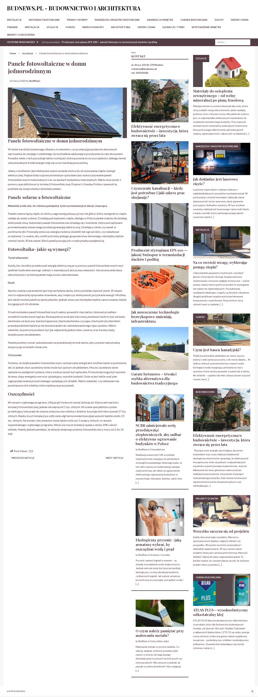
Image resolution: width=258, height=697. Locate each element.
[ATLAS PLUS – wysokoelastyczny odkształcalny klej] (221, 603)
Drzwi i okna (240, 19)
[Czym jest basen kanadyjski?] (221, 343)
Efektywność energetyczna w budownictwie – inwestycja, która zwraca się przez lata (159, 131)
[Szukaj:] (232, 42)
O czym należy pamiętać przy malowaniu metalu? (160, 633)
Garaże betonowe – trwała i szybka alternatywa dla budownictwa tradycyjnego (154, 378)
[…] (247, 133)
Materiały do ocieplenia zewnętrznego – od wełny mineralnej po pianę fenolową (218, 95)
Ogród (70, 27)
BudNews (34, 80)
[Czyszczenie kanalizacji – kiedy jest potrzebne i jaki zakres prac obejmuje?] (159, 182)
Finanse (12, 27)
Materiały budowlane (44, 19)
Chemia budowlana (193, 19)
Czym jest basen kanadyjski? (217, 349)
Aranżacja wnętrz (160, 19)
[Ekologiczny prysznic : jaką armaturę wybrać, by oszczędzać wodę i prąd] (160, 533)
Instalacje (14, 19)
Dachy (219, 19)
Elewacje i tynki (173, 27)
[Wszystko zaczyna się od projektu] (221, 525)
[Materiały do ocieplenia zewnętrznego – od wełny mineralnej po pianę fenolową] (221, 85)
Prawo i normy (77, 19)
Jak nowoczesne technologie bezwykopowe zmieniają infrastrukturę (155, 317)
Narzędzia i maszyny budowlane (117, 19)
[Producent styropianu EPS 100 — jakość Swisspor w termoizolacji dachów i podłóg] (159, 243)
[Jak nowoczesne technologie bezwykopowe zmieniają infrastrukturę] (159, 305)
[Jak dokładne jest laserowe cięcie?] (221, 172)
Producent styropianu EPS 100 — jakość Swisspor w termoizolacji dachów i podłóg (159, 255)
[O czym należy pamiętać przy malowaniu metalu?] (160, 624)
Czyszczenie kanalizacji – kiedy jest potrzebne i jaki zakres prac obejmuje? (158, 193)
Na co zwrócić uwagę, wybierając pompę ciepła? (220, 264)
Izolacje (52, 27)
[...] (137, 482)
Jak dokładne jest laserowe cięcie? (215, 181)
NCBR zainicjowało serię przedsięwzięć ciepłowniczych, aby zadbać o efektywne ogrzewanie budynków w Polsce (158, 434)
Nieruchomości (93, 27)
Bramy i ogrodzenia (21, 34)
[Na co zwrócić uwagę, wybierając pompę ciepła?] (221, 256)
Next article (114, 457)
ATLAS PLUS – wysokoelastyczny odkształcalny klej (220, 612)
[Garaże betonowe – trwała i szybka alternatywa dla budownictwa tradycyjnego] (159, 367)
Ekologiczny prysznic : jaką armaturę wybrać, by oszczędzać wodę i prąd (158, 544)
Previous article (22, 457)
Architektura (120, 27)
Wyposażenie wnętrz (206, 27)
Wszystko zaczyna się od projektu (221, 531)
